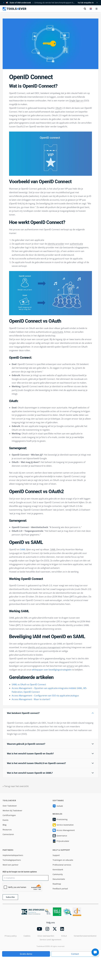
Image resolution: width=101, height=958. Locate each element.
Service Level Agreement (50, 939)
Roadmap (57, 884)
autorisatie (57, 331)
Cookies (27, 936)
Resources (7, 829)
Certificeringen (9, 815)
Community (58, 874)
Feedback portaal (60, 888)
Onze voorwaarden (45, 936)
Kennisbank (58, 869)
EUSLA (64, 936)
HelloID (60, 806)
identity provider (56, 243)
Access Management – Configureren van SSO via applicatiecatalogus (45, 695)
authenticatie (76, 243)
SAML (23, 549)
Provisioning (62, 819)
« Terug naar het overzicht (16, 786)
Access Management (66, 830)
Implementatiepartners (13, 855)
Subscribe (10, 897)
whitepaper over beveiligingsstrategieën (52, 669)
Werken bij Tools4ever (12, 810)
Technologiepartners (12, 860)
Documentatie (59, 879)
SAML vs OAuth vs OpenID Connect (29, 684)
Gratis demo (26, 953)
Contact (75, 953)
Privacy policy (11, 936)
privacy (70, 665)
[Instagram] (47, 929)
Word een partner (10, 865)
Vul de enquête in (86, 2)
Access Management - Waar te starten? (31, 699)
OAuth (58, 108)
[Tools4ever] (14, 8)
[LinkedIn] (62, 929)
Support (56, 855)
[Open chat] (95, 952)
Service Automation (65, 825)
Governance (62, 835)
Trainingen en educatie (63, 860)
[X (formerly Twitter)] (55, 929)
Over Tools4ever (10, 805)
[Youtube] (39, 929)
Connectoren (8, 834)
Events (5, 820)
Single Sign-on (76, 100)
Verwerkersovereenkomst (85, 936)
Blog (4, 825)
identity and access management (44, 647)
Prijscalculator (63, 841)
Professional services (62, 865)
